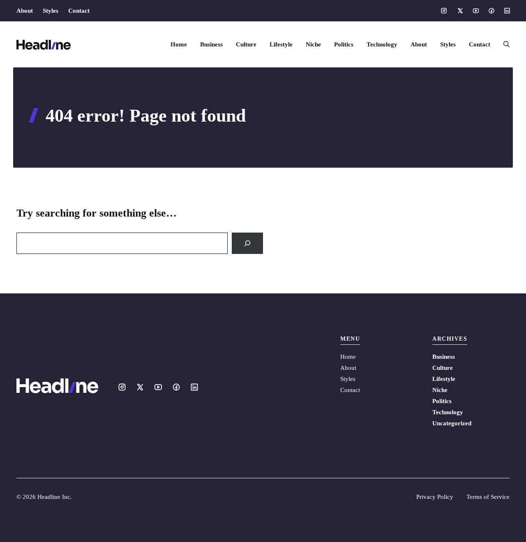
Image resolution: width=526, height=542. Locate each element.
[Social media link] (444, 10)
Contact (79, 10)
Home (179, 44)
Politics (343, 44)
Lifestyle (281, 44)
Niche (313, 44)
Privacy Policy (434, 497)
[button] (503, 44)
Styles (50, 10)
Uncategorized (451, 423)
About (24, 10)
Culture (246, 44)
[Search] (247, 243)
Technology (382, 44)
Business (211, 44)
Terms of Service (488, 497)
